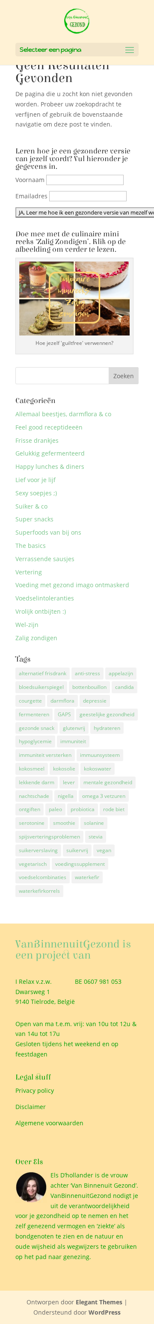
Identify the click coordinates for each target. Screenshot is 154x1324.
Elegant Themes (99, 1302)
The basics (30, 545)
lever (69, 782)
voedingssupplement (80, 864)
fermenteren (34, 714)
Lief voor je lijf (35, 480)
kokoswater (97, 768)
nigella (66, 796)
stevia (96, 836)
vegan (104, 850)
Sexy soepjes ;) (36, 493)
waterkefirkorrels (39, 890)
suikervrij (77, 850)
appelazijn (121, 673)
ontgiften (29, 809)
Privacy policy (34, 1090)
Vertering (28, 572)
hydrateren (107, 728)
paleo (55, 809)
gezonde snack (36, 728)
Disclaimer (30, 1107)
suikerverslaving (38, 850)
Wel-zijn (26, 625)
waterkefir (87, 877)
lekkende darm (36, 782)
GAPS (64, 714)
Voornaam (29, 180)
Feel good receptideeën (49, 427)
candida (124, 687)
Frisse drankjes (37, 440)
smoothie (64, 823)
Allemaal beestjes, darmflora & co (63, 414)
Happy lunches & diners (49, 466)
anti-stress (87, 673)
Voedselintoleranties (44, 598)
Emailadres (31, 196)
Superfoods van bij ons (48, 532)
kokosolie (64, 768)
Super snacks (34, 519)
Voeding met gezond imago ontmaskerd (72, 585)
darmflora (62, 700)
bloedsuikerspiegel (41, 687)
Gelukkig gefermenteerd (50, 453)
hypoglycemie (35, 741)
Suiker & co (31, 506)
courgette (30, 700)
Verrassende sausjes (44, 559)
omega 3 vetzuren (103, 796)
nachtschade (34, 796)
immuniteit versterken (45, 755)
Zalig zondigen (36, 638)
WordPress (105, 1312)
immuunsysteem (100, 755)
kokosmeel (31, 768)
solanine (94, 823)
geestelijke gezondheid (107, 714)
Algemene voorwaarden (49, 1123)
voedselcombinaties (42, 877)
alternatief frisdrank (42, 673)
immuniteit (73, 741)
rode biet (113, 809)
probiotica (83, 809)
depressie (95, 700)
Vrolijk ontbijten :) (40, 611)
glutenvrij (74, 728)
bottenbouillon (89, 687)
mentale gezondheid (107, 782)
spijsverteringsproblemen (49, 836)
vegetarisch (33, 864)
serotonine (31, 823)
